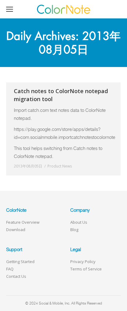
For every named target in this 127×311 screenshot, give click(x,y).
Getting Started (20, 261)
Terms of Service (86, 269)
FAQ (10, 269)
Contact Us (16, 276)
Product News (59, 166)
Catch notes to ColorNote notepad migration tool (61, 95)
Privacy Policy (83, 261)
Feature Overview (22, 222)
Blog (74, 229)
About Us (78, 222)
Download (15, 229)
